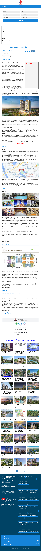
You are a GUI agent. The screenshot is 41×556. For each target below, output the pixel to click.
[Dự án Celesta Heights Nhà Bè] (33, 400)
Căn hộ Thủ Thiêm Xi (32, 430)
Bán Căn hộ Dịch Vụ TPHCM (23, 513)
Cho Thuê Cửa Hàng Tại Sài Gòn (33, 531)
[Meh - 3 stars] (26, 51)
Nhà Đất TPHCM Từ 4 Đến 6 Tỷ (23, 504)
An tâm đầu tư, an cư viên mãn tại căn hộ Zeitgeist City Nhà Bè (32, 379)
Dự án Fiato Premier (6, 442)
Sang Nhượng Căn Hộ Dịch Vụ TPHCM (24, 529)
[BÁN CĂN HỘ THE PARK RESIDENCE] (7, 347)
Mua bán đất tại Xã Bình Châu (23, 515)
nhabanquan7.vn (9, 482)
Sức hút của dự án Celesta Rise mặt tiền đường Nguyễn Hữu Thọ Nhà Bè (7, 392)
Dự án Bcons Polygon (6, 467)
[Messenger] (19, 323)
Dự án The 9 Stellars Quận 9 (19, 392)
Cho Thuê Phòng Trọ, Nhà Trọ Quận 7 (24, 533)
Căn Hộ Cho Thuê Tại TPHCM (33, 522)
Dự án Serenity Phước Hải (32, 443)
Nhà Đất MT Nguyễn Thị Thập (23, 492)
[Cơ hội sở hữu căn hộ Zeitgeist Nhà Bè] (7, 373)
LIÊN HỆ (28, 65)
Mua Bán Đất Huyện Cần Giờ (33, 515)
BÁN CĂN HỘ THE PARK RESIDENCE (7, 352)
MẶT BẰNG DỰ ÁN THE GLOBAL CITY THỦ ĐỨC (20, 419)
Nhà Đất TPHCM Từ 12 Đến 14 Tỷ (23, 488)
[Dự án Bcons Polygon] (7, 462)
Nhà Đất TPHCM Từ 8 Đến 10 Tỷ (23, 490)
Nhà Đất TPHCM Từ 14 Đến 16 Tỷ (23, 506)
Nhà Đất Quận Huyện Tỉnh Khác (33, 492)
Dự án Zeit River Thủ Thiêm (6, 405)
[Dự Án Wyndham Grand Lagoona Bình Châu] (33, 413)
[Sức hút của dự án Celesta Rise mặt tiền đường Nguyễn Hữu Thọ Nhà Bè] (7, 386)
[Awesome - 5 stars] (29, 51)
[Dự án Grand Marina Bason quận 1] (33, 386)
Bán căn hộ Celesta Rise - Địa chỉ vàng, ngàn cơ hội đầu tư (20, 406)
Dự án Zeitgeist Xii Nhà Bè (33, 365)
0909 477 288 (8, 483)
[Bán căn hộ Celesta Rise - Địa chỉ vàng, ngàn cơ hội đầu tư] (20, 400)
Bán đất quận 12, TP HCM (29, 517)
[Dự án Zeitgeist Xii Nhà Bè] (33, 360)
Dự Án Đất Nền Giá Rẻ (22, 476)
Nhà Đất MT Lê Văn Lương (33, 490)
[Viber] (24, 323)
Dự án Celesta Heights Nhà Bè (32, 405)
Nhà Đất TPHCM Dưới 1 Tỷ (33, 504)
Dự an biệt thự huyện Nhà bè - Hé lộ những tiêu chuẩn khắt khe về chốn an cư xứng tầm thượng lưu (19, 366)
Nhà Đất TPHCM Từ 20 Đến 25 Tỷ (23, 499)
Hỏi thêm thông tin (20, 334)
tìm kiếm (20, 20)
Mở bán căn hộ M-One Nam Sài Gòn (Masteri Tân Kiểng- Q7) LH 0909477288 (19, 352)
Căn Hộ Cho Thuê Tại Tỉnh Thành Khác (24, 524)
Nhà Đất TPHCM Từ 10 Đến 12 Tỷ (23, 483)
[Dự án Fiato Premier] (7, 438)
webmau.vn (32, 548)
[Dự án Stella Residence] (20, 450)
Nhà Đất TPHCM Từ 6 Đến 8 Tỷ (23, 501)
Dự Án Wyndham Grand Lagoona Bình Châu (33, 419)
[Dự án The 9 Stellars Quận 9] (20, 386)
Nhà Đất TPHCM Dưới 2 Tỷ (34, 506)
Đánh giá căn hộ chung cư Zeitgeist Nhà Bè (6, 365)
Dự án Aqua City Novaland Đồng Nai (6, 431)
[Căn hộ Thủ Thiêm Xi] (33, 425)
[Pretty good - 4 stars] (27, 51)
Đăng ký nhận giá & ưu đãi (20, 329)
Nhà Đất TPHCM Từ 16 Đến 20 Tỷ (23, 485)
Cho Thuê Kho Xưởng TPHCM (23, 531)
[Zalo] (21, 323)
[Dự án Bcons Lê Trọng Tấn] (7, 450)
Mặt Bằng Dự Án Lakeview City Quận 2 (19, 431)
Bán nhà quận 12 (21, 517)
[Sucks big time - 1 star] (22, 51)
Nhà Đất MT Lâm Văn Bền (22, 497)
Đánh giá (33, 51)
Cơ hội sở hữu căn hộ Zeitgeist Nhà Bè (6, 379)
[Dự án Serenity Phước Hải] (33, 438)
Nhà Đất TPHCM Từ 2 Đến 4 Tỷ (33, 501)
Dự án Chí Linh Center (19, 467)
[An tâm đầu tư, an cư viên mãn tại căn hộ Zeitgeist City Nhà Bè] (33, 373)
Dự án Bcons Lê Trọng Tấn (6, 455)
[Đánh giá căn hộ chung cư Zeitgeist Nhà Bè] (7, 360)
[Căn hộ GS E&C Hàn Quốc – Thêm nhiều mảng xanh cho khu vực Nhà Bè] (20, 373)
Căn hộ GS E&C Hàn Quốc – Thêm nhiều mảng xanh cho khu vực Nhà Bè (20, 379)
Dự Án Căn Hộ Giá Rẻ (29, 476)
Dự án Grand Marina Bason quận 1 (32, 392)
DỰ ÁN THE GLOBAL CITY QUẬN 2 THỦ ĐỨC (7, 419)
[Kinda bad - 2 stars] (24, 51)
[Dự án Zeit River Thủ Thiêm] (7, 400)
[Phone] (16, 323)
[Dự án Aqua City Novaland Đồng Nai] (7, 425)
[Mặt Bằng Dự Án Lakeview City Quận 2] (20, 425)
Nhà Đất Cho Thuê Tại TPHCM (23, 522)
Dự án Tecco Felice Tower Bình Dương (32, 455)
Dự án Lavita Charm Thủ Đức (20, 443)
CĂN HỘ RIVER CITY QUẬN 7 (32, 352)
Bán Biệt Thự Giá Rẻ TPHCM (32, 513)
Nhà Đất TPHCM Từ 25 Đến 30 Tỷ (23, 508)
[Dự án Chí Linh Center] (20, 462)
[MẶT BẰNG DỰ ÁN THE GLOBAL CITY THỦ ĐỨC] (20, 413)
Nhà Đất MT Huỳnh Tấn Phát (32, 497)
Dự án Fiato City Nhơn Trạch (32, 468)
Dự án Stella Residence (20, 454)
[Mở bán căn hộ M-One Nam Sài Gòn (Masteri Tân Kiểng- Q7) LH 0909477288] (20, 347)
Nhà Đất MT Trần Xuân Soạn (34, 499)
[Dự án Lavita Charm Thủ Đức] (20, 438)
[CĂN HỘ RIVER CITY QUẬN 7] (33, 347)
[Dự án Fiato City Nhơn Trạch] (33, 462)
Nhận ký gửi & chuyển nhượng (20, 332)
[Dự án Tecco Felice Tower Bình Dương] (33, 450)
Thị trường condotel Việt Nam (23, 481)
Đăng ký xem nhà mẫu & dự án (20, 327)
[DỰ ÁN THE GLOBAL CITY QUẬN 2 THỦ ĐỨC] (7, 413)
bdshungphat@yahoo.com (10, 486)
